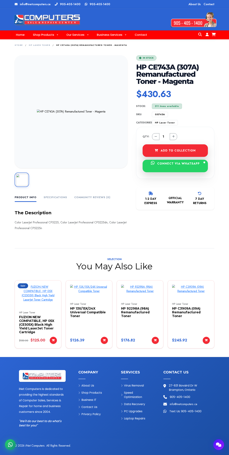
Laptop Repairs (134, 418)
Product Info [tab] (25, 197)
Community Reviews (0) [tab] (92, 197)
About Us (195, 4)
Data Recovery (134, 404)
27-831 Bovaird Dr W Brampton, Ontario (183, 387)
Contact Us (89, 407)
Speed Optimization (133, 395)
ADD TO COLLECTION (178, 150)
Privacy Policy (91, 414)
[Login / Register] (207, 34)
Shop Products (91, 393)
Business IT (88, 400)
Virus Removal (134, 385)
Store (19, 45)
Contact (209, 4)
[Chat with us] (218, 444)
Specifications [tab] (55, 197)
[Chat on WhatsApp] (10, 444)
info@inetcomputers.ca (35, 4)
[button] (45, 35)
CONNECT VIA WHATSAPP (178, 164)
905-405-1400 (70, 4)
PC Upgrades (133, 411)
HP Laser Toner (39, 45)
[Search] (200, 35)
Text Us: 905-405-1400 (185, 411)
